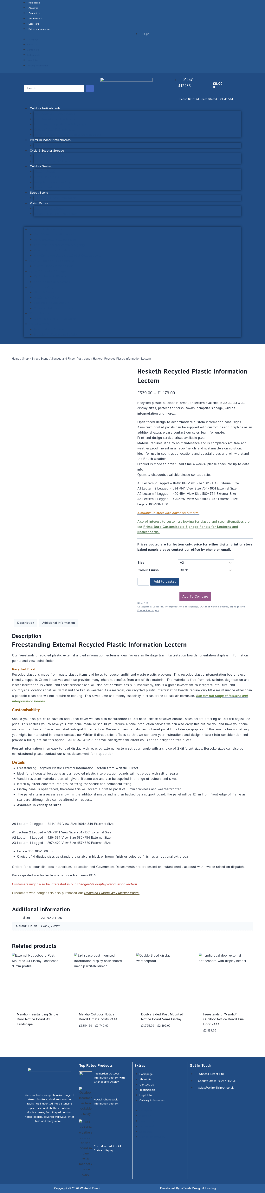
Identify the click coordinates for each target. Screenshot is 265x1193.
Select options (92, 1024)
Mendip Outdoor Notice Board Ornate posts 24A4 (98, 1017)
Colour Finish (148, 570)
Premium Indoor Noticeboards (50, 140)
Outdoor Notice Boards (214, 606)
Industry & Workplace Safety (55, 214)
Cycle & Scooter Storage (47, 151)
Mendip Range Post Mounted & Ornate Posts (67, 135)
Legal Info (34, 24)
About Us (33, 8)
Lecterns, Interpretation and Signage (175, 606)
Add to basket (165, 581)
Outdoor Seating (41, 166)
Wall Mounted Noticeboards (54, 114)
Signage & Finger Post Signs (55, 198)
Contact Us (34, 13)
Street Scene (39, 193)
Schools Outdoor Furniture (53, 187)
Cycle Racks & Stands (50, 156)
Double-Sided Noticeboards (54, 129)
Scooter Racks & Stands (52, 161)
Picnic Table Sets (46, 177)
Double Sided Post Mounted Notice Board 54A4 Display (162, 1017)
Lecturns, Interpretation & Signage (60, 124)
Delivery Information (39, 29)
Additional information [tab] (58, 623)
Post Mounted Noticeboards (55, 119)
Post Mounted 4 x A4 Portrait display (107, 1148)
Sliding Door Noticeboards (53, 145)
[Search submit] (90, 88)
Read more (25, 1024)
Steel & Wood (44, 171)
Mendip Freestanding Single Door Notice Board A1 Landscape (37, 1019)
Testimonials (35, 18)
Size (141, 562)
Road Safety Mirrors (49, 208)
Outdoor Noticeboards (45, 108)
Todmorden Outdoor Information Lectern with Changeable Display (109, 1078)
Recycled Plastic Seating (52, 182)
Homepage (34, 2)
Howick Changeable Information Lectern (106, 1102)
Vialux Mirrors (39, 203)
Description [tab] (25, 623)
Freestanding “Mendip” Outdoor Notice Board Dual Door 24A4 (223, 1019)
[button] (132, 224)
